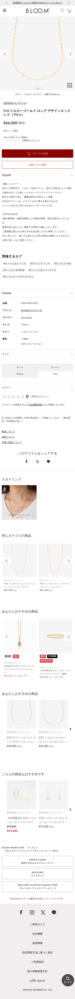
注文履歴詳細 (35, 405)
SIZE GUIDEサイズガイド (37, 874)
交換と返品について (11, 442)
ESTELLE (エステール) (15, 103)
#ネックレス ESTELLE (14, 270)
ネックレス (26, 317)
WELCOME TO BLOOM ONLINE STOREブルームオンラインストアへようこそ (37, 886)
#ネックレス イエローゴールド (18, 277)
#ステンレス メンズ (40, 264)
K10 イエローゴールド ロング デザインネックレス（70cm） (32, 851)
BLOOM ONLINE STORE (13, 848)
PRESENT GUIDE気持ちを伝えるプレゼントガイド (37, 861)
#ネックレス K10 (62, 264)
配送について (8, 431)
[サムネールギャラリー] (69, 88)
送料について (8, 437)
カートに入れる (40, 153)
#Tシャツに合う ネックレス (42, 270)
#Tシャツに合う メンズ (14, 264)
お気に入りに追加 (37, 165)
